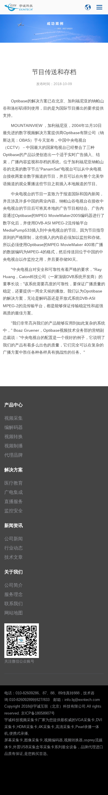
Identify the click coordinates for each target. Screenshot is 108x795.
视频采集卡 (28, 720)
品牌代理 (88, 747)
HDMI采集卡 (27, 727)
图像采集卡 (33, 740)
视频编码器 (53, 740)
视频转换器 (73, 740)
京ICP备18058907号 (38, 713)
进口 (99, 747)
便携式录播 (18, 733)
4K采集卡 (46, 727)
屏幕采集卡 (13, 740)
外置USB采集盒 (26, 747)
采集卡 (48, 747)
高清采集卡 (65, 727)
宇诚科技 (11, 720)
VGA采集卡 (85, 720)
